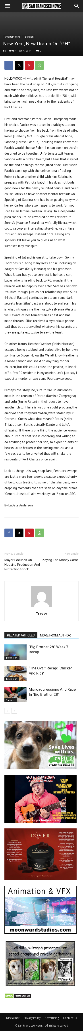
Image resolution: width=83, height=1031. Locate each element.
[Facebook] (8, 65)
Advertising (52, 1018)
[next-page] (14, 711)
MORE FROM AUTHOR (55, 635)
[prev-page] (7, 711)
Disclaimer (12, 1018)
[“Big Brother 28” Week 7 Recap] (15, 652)
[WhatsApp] (39, 65)
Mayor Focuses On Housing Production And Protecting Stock (22, 564)
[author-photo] (41, 607)
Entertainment (12, 36)
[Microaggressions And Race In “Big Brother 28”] (15, 694)
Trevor (11, 50)
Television (29, 36)
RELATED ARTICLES (21, 635)
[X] (19, 65)
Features (10, 700)
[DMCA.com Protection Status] (17, 997)
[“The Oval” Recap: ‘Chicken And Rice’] (15, 673)
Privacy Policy (32, 1018)
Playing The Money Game (60, 560)
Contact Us (70, 1018)
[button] (7, 6)
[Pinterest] (29, 65)
